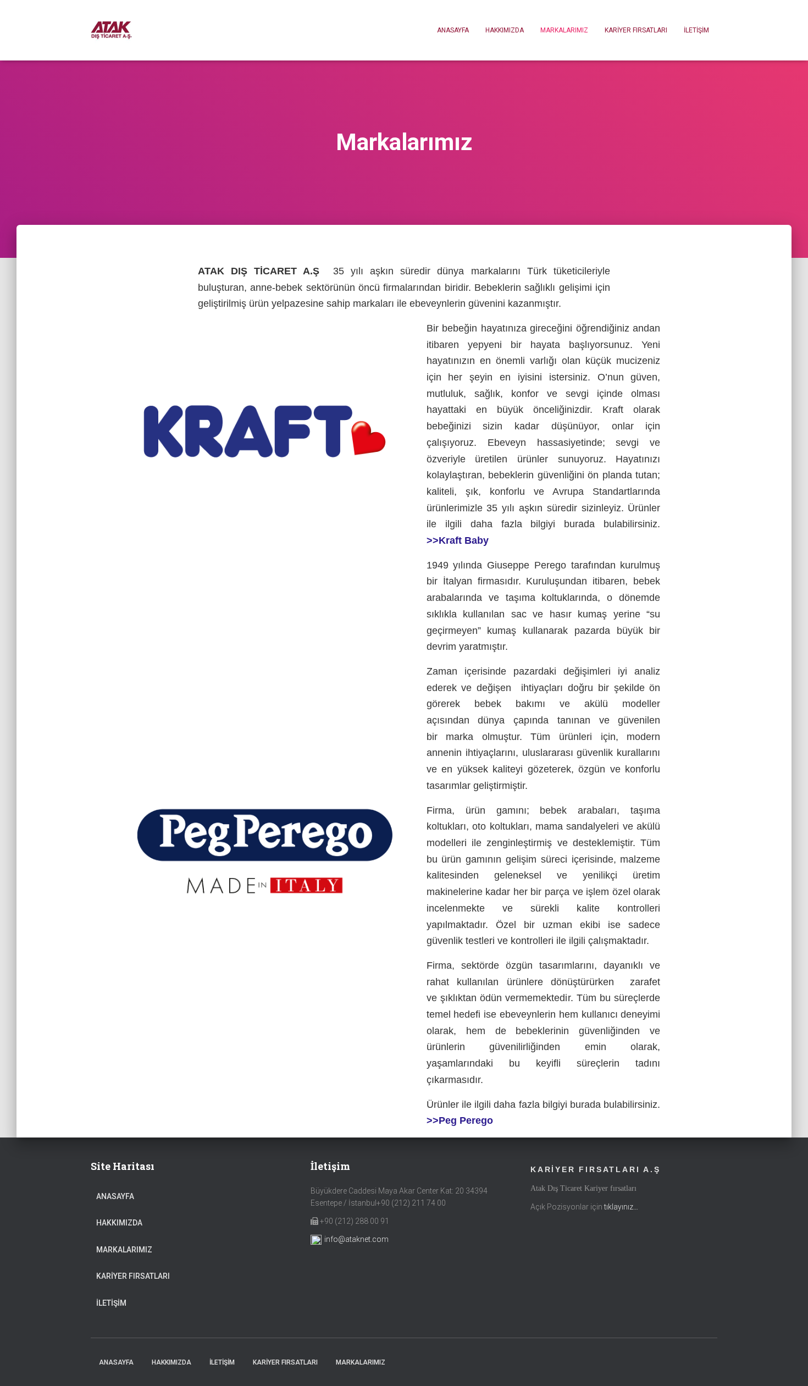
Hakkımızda (504, 30)
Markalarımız (564, 30)
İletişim (696, 30)
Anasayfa (453, 30)
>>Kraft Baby (458, 540)
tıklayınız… (621, 1206)
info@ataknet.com (356, 1239)
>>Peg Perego (460, 1120)
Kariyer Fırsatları (636, 30)
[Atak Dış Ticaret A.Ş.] (111, 30)
